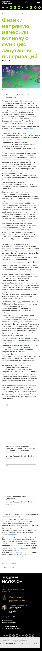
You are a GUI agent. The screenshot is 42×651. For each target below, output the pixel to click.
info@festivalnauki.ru (9, 622)
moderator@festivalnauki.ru (11, 628)
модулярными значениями (24, 313)
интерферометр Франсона (25, 385)
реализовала (15, 246)
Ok (35, 642)
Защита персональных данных (13, 589)
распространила (15, 257)
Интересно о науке (29, 14)
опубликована (14, 121)
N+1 (12, 568)
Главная (5, 14)
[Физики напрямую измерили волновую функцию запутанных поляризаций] (21, 76)
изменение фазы (22, 526)
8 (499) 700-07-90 (8, 617)
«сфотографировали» (18, 552)
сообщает (23, 123)
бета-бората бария (20, 343)
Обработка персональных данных (14, 587)
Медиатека (15, 14)
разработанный (18, 203)
